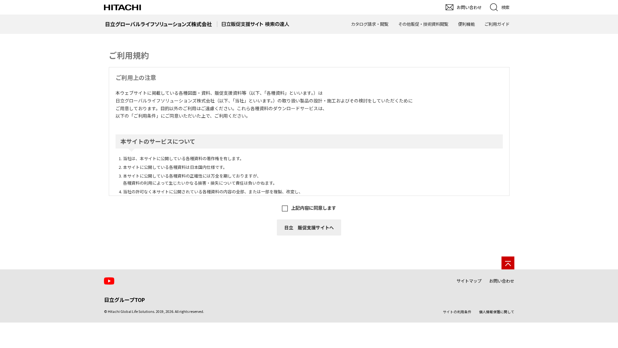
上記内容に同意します (313, 207)
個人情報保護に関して (496, 311)
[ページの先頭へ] (507, 262)
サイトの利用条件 (457, 311)
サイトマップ (469, 281)
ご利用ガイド (497, 24)
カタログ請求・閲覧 (370, 24)
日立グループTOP (124, 300)
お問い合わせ (501, 281)
